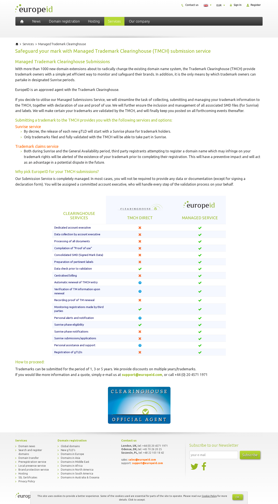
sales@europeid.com (142, 459)
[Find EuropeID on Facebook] (204, 466)
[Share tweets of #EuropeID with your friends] (194, 466)
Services (114, 21)
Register (255, 4)
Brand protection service (33, 469)
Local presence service (32, 465)
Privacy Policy (26, 481)
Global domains (70, 446)
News (36, 21)
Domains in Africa (72, 465)
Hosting (94, 21)
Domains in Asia (70, 457)
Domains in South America (77, 473)
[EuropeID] (22, 21)
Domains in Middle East (75, 461)
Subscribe (250, 455)
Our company (139, 21)
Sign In (237, 4)
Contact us (191, 4)
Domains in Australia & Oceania (80, 477)
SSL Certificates (27, 477)
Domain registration (64, 21)
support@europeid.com (142, 375)
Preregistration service (32, 461)
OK (238, 497)
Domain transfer (28, 457)
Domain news (26, 446)
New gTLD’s (68, 450)
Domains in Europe (72, 454)
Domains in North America (77, 469)
